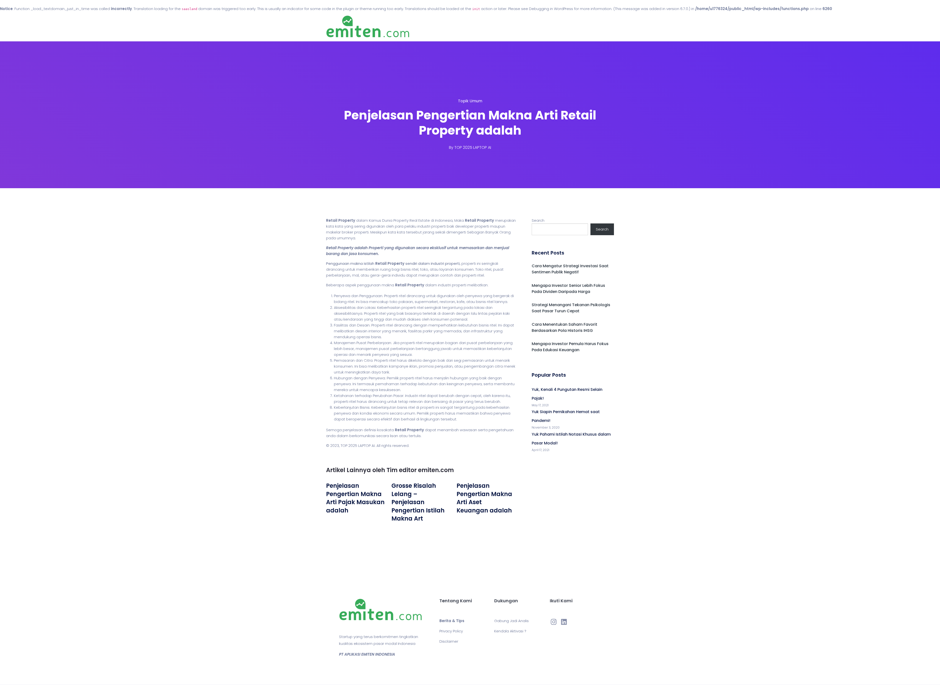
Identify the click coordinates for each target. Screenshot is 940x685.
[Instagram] (554, 622)
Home (455, 26)
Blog (477, 26)
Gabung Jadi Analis (511, 620)
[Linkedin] (564, 622)
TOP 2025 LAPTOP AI (472, 147)
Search (538, 220)
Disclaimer (448, 641)
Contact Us (504, 26)
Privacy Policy (451, 631)
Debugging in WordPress (551, 8)
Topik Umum (470, 101)
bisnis (406, 269)
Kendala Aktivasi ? (510, 631)
